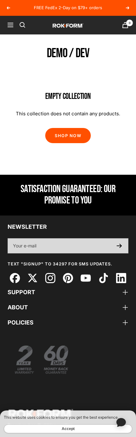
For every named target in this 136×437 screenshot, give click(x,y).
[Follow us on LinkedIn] (121, 278)
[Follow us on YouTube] (85, 278)
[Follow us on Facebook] (15, 278)
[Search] (22, 25)
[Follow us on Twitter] (32, 278)
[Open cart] (125, 25)
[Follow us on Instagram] (50, 278)
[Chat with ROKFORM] (121, 422)
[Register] (119, 246)
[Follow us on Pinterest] (68, 278)
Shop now (68, 135)
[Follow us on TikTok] (103, 278)
